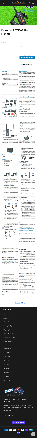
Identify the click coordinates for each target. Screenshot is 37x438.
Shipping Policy (8, 330)
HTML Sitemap (7, 341)
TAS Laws (6, 372)
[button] (3, 3)
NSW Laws (6, 356)
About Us (6, 318)
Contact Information (9, 337)
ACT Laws (6, 380)
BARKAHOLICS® (21, 436)
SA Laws (6, 368)
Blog (4, 314)
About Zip (6, 322)
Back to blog (20, 303)
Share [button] (5, 42)
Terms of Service (8, 333)
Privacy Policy (7, 326)
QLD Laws (6, 352)
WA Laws (6, 364)
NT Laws (6, 376)
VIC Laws (6, 360)
